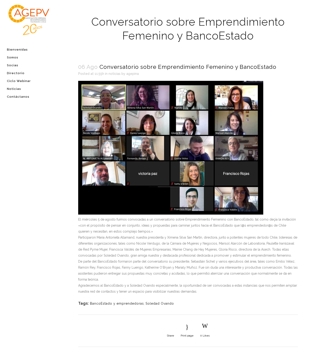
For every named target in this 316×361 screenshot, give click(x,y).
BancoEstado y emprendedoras (117, 303)
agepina (132, 74)
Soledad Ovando (160, 303)
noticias (114, 74)
